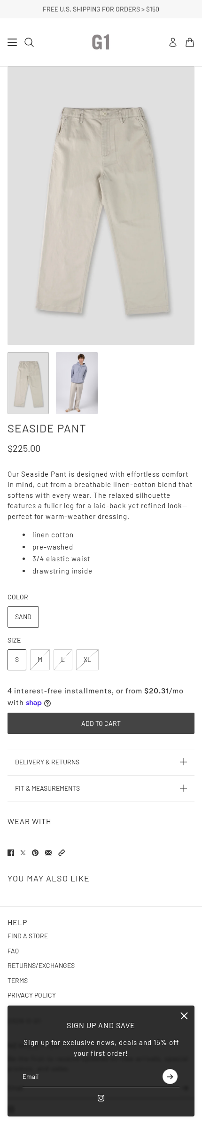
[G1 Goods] (101, 42)
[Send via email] (48, 853)
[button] (61, 853)
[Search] (29, 42)
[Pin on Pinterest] (35, 853)
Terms (18, 980)
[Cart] (189, 42)
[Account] (173, 42)
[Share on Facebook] (11, 853)
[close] (184, 1016)
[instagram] (101, 1098)
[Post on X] (23, 853)
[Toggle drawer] (12, 42)
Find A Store (28, 936)
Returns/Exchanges (41, 965)
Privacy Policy (32, 995)
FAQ (13, 951)
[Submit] (170, 1076)
